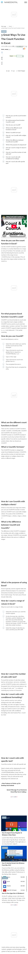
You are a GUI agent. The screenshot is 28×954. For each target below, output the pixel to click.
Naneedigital (11, 2)
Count (10, 26)
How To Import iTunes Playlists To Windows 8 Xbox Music (12, 834)
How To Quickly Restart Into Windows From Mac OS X (13, 864)
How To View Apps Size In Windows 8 (13, 893)
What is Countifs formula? (13, 132)
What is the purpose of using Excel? (16, 145)
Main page (3, 26)
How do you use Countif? (13, 125)
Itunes (4, 817)
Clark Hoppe (21, 71)
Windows (5, 847)
